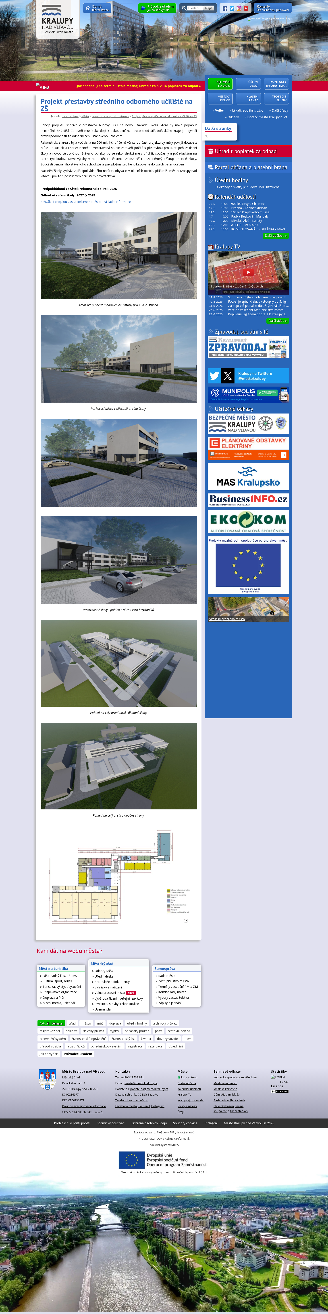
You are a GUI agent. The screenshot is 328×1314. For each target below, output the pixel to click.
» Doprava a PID (52, 997)
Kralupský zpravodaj (191, 1100)
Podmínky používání (110, 1123)
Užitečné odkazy (234, 408)
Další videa (278, 320)
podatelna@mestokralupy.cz (149, 1089)
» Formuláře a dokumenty (111, 982)
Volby (219, 110)
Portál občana (187, 1083)
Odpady (233, 117)
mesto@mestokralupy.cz (141, 1083)
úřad (72, 1023)
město (86, 1023)
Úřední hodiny (231, 180)
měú (100, 1023)
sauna (239, 1106)
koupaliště (220, 1111)
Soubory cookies (185, 1123)
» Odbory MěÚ (102, 971)
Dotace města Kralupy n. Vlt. (267, 117)
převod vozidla (50, 1046)
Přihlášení (210, 1123)
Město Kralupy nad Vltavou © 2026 (249, 1123)
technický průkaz (165, 1023)
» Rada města (166, 976)
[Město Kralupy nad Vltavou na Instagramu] (240, 8)
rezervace (155, 1046)
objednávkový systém (106, 1046)
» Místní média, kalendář (57, 1003)
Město (85, 116)
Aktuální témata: (51, 1023)
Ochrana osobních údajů (149, 1123)
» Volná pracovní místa (113, 992)
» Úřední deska (103, 976)
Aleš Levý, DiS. (166, 1132)
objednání (175, 1046)
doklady (71, 1031)
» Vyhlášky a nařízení (107, 987)
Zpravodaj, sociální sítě (241, 331)
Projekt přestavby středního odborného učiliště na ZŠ (164, 116)
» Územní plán (102, 1009)
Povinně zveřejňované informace (84, 1106)
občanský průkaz (137, 1031)
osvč (188, 1039)
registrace (135, 1046)
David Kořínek (166, 1139)
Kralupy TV (227, 246)
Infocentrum (189, 1077)
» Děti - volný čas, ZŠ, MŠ (58, 976)
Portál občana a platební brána (251, 167)
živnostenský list (123, 1039)
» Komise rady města (171, 992)
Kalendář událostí (235, 196)
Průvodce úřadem (78, 1054)
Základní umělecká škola (229, 1100)
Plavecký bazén (224, 1106)
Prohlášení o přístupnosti (72, 1123)
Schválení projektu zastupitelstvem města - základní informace (86, 202)
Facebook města (126, 1106)
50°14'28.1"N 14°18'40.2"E (86, 1112)
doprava (115, 1023)
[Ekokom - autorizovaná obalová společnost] (248, 521)
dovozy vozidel (168, 1039)
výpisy (114, 1031)
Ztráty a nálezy (187, 1106)
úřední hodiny (137, 1023)
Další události (276, 235)
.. (210, 136)
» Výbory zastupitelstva (172, 997)
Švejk (181, 1112)
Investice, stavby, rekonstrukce (110, 116)
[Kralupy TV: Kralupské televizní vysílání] (246, 8)
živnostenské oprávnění (89, 1039)
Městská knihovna (225, 1089)
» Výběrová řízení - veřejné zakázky (117, 998)
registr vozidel (50, 1031)
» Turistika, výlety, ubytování (60, 986)
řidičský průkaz (93, 1031)
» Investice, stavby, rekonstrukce (115, 1004)
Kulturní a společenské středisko (235, 1077)
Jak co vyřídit (49, 1054)
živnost (146, 1039)
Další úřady (280, 110)
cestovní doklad (179, 1031)
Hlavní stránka (70, 116)
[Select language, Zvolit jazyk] (270, 19)
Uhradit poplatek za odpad (246, 151)
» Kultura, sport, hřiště (56, 981)
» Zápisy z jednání (168, 1003)
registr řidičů (76, 1046)
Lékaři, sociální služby (247, 110)
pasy (158, 1031)
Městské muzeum (225, 1083)
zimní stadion (239, 1111)
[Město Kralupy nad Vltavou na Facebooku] (226, 8)
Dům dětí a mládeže (227, 1094)
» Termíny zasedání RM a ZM (177, 986)
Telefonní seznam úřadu (131, 1100)
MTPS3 (176, 1145)
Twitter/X (144, 1106)
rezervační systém (53, 1039)
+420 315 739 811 (132, 1077)
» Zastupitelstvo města (172, 981)
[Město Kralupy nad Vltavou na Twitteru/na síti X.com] (233, 8)
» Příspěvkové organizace (58, 992)
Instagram (157, 1106)
